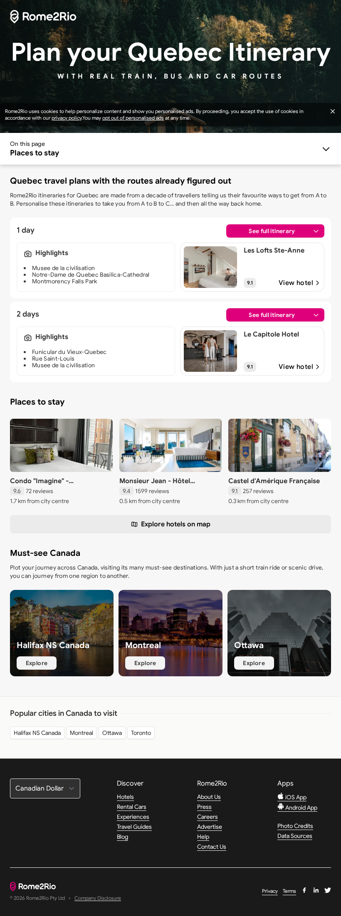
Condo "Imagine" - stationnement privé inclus (53, 485)
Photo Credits (295, 826)
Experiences (133, 816)
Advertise (209, 826)
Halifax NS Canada (37, 733)
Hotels (125, 797)
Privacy (270, 891)
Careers (207, 816)
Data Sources (294, 836)
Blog (122, 836)
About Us (209, 797)
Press (204, 806)
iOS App (295, 797)
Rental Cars (131, 806)
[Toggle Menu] (170, 149)
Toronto (141, 733)
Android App (300, 807)
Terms (289, 891)
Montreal (81, 733)
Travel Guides (134, 826)
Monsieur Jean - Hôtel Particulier (154, 485)
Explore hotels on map (175, 524)
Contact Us (211, 846)
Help (203, 836)
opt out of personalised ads (133, 118)
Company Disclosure (97, 898)
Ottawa (112, 733)
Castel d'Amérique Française (274, 481)
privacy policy (67, 118)
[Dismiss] (332, 111)
